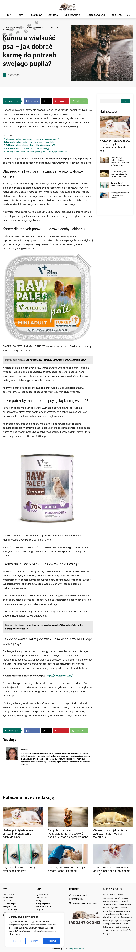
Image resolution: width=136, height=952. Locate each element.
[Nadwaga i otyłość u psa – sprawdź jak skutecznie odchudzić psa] (115, 127)
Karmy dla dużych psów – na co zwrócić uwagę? (28, 148)
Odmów (34, 941)
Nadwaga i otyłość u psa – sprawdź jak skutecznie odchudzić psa (115, 145)
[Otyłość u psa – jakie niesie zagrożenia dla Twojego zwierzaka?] (104, 173)
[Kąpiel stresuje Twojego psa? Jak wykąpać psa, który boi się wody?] (113, 854)
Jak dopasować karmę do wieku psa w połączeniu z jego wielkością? (37, 151)
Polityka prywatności (76, 949)
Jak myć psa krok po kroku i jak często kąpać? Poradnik (120, 195)
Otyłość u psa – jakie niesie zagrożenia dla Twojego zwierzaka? (119, 174)
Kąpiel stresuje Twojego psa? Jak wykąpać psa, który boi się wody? (111, 871)
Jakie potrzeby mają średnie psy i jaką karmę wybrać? (30, 145)
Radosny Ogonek (9, 27)
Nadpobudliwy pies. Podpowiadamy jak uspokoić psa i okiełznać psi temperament (68, 834)
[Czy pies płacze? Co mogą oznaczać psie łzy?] (104, 185)
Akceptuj (52, 941)
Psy (18, 27)
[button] (128, 15)
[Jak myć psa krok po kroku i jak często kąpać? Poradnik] (104, 195)
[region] (34, 929)
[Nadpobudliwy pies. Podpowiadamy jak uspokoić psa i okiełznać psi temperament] (104, 160)
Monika (24, 749)
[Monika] (12, 756)
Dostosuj (17, 941)
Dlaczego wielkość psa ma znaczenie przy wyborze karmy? (32, 139)
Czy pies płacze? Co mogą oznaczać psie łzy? (19, 869)
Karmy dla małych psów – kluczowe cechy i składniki (30, 142)
